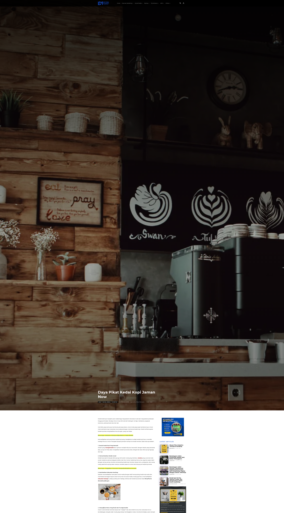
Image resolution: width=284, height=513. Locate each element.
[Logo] (103, 3)
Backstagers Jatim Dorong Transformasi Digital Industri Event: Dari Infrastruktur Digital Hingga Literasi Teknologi (178, 469)
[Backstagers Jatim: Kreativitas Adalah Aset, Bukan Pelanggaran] (164, 459)
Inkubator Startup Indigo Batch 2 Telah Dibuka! (119, 435)
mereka (140, 458)
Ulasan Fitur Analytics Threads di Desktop (176, 445)
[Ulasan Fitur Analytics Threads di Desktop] (164, 448)
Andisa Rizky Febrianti (138, 402)
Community (172, 460)
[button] (180, 3)
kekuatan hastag (103, 478)
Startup (114, 402)
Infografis (172, 448)
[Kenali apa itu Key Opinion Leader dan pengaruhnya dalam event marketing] (164, 481)
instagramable (109, 447)
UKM (100, 402)
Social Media (106, 402)
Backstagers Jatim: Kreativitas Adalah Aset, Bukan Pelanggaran (177, 457)
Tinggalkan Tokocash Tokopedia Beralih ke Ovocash (120, 468)
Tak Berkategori (173, 483)
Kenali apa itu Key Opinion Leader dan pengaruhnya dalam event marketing (176, 480)
